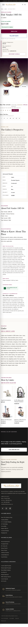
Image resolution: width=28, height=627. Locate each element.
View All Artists (4, 557)
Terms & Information (4, 618)
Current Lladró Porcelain (6, 565)
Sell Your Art (3, 581)
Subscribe (17, 618)
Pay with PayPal (14, 35)
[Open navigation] (3, 4)
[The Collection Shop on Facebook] (2, 508)
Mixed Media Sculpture (6, 570)
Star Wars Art (4, 572)
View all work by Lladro (8, 331)
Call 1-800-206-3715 (14, 449)
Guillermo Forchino (5, 552)
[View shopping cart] (25, 4)
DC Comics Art (4, 546)
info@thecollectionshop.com (7, 504)
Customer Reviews (5, 530)
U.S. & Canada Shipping (6, 521)
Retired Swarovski (5, 574)
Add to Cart (14, 31)
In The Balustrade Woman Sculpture (18, 400)
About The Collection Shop (6, 517)
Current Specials (4, 578)
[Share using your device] (16, 118)
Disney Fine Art (4, 548)
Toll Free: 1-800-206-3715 (6, 500)
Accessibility (3, 526)
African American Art (5, 541)
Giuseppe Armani (4, 543)
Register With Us (4, 528)
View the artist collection (8, 382)
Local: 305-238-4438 (5, 502)
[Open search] (23, 4)
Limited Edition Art (5, 554)
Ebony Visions (4, 550)
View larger (24, 86)
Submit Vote (15, 110)
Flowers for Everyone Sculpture (6, 420)
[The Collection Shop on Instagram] (6, 508)
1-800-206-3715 (13, 51)
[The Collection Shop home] (13, 4)
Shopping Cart (4, 532)
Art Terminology (4, 524)
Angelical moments (6, 400)
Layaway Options (4, 519)
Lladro (4, 17)
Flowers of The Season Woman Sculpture (20, 420)
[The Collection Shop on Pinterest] (10, 508)
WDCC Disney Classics (6, 576)
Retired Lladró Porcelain (6, 567)
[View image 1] (6, 92)
